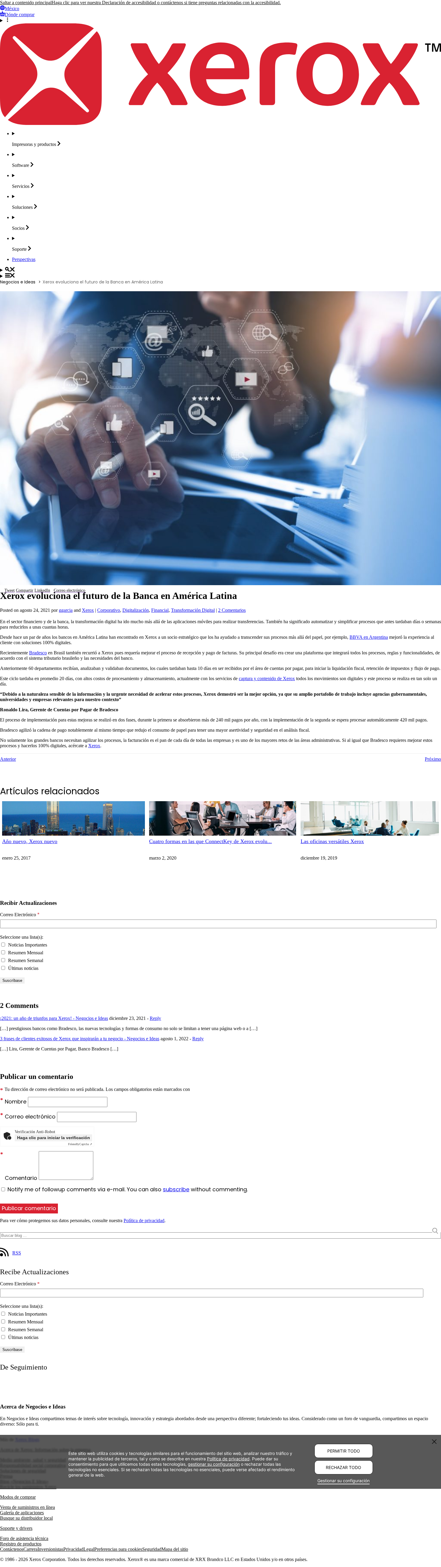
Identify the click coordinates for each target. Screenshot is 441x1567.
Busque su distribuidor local (26, 1518)
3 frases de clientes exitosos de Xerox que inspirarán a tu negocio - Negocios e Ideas (79, 1038)
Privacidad (73, 1549)
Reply (155, 1018)
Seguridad (151, 1549)
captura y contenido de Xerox (267, 678)
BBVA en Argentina (369, 637)
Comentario (22, 1178)
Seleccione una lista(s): (21, 937)
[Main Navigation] (220, 276)
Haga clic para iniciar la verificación (53, 1137)
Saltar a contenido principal (26, 2)
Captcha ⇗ (80, 1144)
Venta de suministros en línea (27, 1507)
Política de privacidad (144, 1220)
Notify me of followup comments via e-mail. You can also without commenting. (127, 1189)
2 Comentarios (232, 610)
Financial (160, 610)
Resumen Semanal (25, 960)
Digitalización (135, 610)
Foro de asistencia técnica (24, 1538)
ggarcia (66, 610)
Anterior (8, 759)
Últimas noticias (22, 968)
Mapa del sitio (174, 1549)
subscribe (176, 1189)
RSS (16, 1252)
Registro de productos (20, 1543)
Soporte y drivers (16, 1528)
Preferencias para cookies (118, 1549)
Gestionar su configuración (343, 1480)
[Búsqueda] (220, 270)
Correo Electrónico (20, 915)
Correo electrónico (31, 1116)
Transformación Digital (193, 610)
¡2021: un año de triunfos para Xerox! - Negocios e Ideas (54, 1018)
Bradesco (38, 652)
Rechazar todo (343, 1467)
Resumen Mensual (25, 952)
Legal (88, 1549)
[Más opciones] (220, 20)
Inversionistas (50, 1549)
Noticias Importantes (27, 944)
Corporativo (108, 610)
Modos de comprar (18, 1497)
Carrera (30, 1549)
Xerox (88, 610)
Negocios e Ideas (17, 282)
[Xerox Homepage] (220, 123)
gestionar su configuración (214, 1463)
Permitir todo (343, 1450)
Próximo (433, 759)
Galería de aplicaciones (22, 1512)
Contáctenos (11, 1549)
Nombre (16, 1101)
